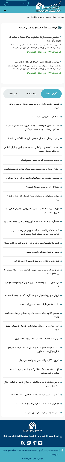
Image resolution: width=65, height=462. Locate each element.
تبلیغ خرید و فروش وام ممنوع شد (43, 116)
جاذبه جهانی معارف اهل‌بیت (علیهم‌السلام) (39, 160)
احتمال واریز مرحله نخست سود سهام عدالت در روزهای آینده (31, 169)
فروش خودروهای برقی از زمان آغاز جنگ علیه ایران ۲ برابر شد (32, 295)
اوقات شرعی (14, 436)
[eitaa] (23, 443)
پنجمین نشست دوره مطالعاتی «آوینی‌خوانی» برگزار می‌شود (32, 178)
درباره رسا (53, 436)
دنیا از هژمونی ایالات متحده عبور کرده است (39, 304)
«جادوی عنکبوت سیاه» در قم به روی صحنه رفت (37, 403)
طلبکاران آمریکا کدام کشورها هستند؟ (42, 187)
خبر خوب (12, 94)
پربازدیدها (31, 94)
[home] (33, 427)
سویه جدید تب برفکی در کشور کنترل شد (41, 412)
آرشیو (33, 436)
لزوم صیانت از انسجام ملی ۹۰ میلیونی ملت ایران (37, 338)
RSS (5, 436)
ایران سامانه (27, 458)
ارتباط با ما (42, 436)
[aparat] (34, 443)
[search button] (7, 3)
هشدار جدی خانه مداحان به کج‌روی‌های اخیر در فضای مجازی (31, 221)
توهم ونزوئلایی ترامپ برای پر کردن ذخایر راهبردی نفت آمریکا (31, 243)
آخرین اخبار (51, 94)
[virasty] (29, 443)
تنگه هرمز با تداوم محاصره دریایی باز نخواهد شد (36, 261)
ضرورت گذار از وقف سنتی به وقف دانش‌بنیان (39, 360)
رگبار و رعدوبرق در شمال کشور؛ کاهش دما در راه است (35, 394)
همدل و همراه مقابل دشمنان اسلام (43, 252)
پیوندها (25, 436)
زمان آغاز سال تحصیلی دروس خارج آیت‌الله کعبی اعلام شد (32, 138)
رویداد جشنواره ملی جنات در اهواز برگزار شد (37, 62)
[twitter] (40, 443)
